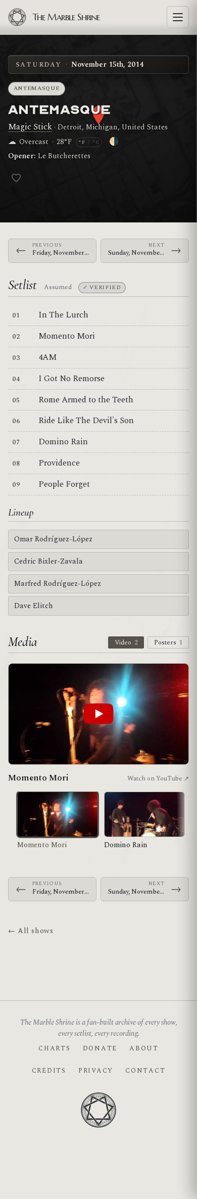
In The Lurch (63, 314)
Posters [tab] (168, 642)
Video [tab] (126, 642)
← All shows (30, 931)
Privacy (95, 1070)
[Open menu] (178, 17)
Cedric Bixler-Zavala (48, 561)
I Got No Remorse (71, 378)
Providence (59, 463)
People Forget (64, 484)
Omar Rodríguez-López (53, 539)
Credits (49, 1070)
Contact (145, 1070)
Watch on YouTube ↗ (158, 778)
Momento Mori (66, 336)
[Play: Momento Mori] (98, 714)
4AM (47, 357)
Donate (100, 1048)
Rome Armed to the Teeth (85, 399)
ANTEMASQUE (59, 109)
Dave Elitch (33, 606)
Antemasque (37, 88)
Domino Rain (63, 441)
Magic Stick (30, 126)
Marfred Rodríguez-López (57, 583)
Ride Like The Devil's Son (86, 420)
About (144, 1048)
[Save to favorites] (16, 178)
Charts (54, 1048)
